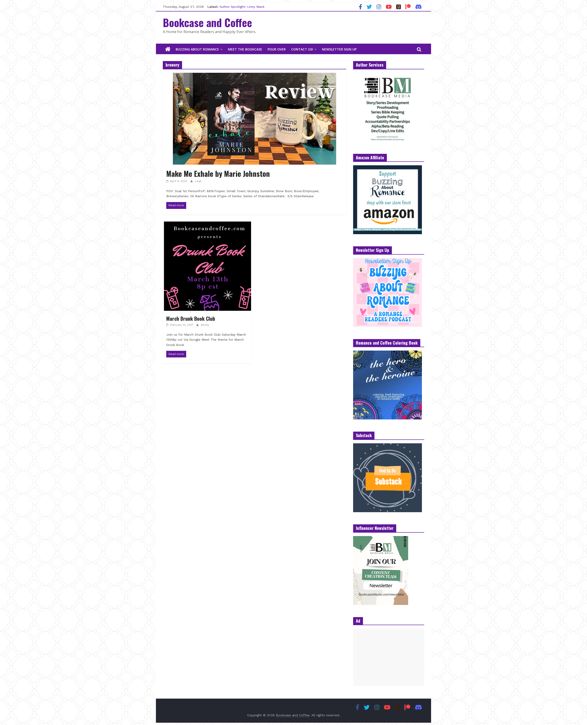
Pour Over (277, 49)
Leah (198, 181)
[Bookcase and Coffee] (168, 49)
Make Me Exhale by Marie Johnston (218, 173)
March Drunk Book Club (190, 318)
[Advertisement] (388, 657)
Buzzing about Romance (197, 49)
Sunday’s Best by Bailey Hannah (244, 6)
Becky (205, 324)
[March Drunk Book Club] (207, 224)
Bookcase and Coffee (207, 22)
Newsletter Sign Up (339, 49)
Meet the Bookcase (245, 49)
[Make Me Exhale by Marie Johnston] (254, 75)
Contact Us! (302, 49)
